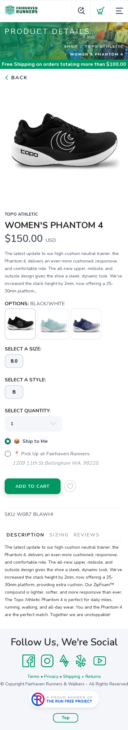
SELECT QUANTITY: (28, 410)
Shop (71, 46)
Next (113, 142)
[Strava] (64, 661)
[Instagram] (47, 661)
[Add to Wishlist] (70, 486)
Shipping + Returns (82, 676)
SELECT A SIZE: (23, 348)
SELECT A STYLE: (25, 379)
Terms (33, 676)
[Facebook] (28, 661)
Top (66, 718)
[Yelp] (81, 661)
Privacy (51, 676)
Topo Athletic (104, 46)
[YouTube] (99, 661)
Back (18, 77)
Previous (14, 142)
